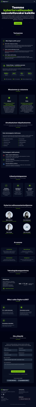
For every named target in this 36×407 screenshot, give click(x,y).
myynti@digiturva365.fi (24, 380)
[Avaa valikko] (34, 1)
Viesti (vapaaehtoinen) (7, 362)
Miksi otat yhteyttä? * (7, 357)
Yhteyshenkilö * (21, 348)
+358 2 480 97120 (12, 380)
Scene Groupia (5, 391)
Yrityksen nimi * (6, 348)
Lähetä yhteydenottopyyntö (18, 371)
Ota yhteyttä (18, 23)
